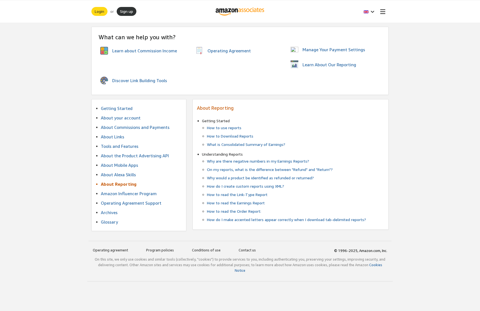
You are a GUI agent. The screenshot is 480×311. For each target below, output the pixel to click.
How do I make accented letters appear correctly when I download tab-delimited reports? (286, 219)
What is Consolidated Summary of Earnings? (246, 144)
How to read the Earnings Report (236, 202)
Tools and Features (119, 146)
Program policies (160, 250)
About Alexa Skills (118, 174)
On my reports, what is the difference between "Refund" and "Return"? (270, 169)
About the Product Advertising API (135, 155)
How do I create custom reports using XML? (245, 186)
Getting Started (116, 108)
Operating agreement (110, 250)
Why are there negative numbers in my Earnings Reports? (258, 161)
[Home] (240, 11)
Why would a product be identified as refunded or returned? (260, 177)
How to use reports (224, 127)
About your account (121, 117)
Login (99, 11)
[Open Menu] (382, 11)
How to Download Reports (230, 136)
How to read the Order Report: (234, 211)
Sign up (126, 11)
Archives (109, 212)
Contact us (247, 250)
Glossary (109, 221)
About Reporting (118, 184)
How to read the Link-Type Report (237, 194)
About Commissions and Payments (135, 127)
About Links (112, 136)
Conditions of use (206, 250)
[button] (369, 11)
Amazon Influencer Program (129, 193)
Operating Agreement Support (131, 202)
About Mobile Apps (119, 165)
